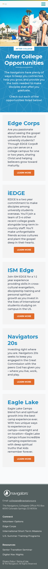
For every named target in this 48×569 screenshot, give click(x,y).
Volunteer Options (13, 521)
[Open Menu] (43, 4)
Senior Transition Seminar (17, 549)
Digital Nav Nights (13, 554)
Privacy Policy (9, 561)
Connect (8, 516)
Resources (9, 544)
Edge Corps (9, 526)
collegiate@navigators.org (22, 500)
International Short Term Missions (22, 531)
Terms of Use (22, 561)
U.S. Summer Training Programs (21, 536)
